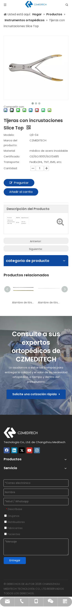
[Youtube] (29, 450)
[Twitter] (22, 450)
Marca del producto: (10, 142)
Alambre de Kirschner (23, 302)
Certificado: (12, 156)
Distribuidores (16, 522)
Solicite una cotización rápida (35, 394)
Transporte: (12, 162)
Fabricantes (15, 528)
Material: (9, 151)
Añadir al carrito (21, 192)
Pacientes (13, 534)
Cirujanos (13, 516)
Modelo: (9, 135)
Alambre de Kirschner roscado (49, 302)
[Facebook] (7, 450)
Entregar (14, 560)
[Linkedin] (14, 450)
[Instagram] (37, 450)
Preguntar (21, 183)
